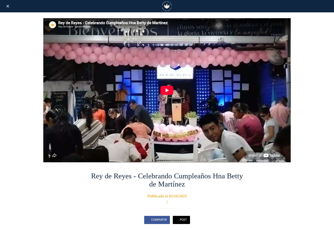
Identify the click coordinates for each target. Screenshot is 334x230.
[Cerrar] (7, 6)
